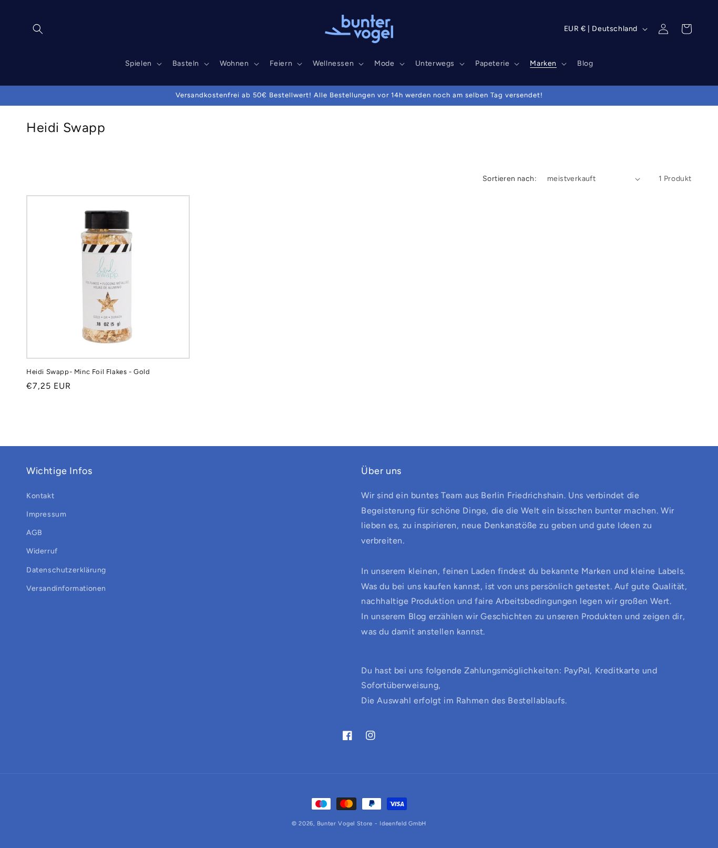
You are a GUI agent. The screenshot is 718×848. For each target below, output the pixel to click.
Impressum (46, 513)
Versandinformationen (66, 587)
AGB (34, 532)
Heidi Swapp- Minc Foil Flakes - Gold (88, 372)
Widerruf (42, 551)
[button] (37, 29)
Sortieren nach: (510, 178)
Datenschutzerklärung (66, 569)
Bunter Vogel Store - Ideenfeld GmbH (372, 823)
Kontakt (40, 495)
